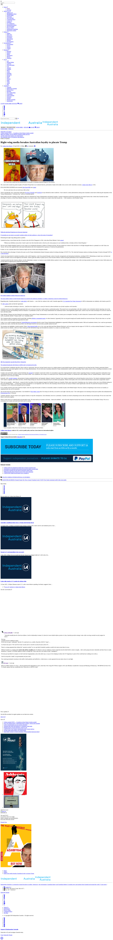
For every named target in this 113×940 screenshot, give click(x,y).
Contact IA (9, 21)
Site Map (6, 913)
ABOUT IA (7, 11)
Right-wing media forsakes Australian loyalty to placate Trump (19, 873)
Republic (9, 91)
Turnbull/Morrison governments (29, 322)
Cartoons (9, 63)
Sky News (25, 480)
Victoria (9, 98)
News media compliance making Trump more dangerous (13, 295)
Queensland (10, 94)
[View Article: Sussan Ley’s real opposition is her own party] (16, 549)
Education (9, 74)
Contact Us (8, 887)
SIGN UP (3, 717)
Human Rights (10, 62)
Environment (7, 43)
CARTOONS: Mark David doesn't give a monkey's (16, 473)
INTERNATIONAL (17, 477)
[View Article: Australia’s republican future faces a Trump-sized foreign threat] (16, 519)
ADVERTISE (10, 18)
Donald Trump (18, 480)
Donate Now (4, 822)
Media (8, 54)
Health (8, 76)
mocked (31, 373)
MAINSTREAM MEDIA (8, 480)
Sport (8, 77)
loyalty (38, 480)
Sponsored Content (11, 30)
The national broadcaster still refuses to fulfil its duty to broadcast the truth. (19, 365)
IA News (9, 10)
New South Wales (11, 92)
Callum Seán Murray (7, 146)
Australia (6, 85)
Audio (8, 83)
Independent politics (12, 25)
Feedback (9, 22)
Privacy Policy (10, 27)
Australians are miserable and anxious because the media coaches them (21, 469)
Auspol (29, 480)
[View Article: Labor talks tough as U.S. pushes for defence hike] (16, 578)
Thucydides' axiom (35, 391)
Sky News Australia (30, 192)
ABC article (5, 304)
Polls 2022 (9, 34)
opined (61, 240)
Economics (9, 37)
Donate (7, 892)
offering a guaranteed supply (39, 318)
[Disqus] (56, 649)
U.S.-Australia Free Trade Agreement (72, 301)
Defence (9, 40)
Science (9, 47)
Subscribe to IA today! (6, 131)
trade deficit (24, 301)
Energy (8, 45)
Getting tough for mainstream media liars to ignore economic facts (20, 467)
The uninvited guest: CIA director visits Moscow (12, 137)
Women (9, 79)
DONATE (9, 16)
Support (9, 929)
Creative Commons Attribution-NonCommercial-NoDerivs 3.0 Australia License (32, 434)
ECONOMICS (26, 477)
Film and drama (10, 65)
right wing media (62, 480)
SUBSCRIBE (10, 15)
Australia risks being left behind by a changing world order (18, 726)
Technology (10, 55)
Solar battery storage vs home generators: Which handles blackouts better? (22, 731)
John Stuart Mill (26, 187)
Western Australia (11, 99)
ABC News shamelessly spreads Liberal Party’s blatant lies (13, 361)
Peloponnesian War (5, 393)
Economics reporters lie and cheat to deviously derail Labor (18, 470)
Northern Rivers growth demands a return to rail (15, 727)
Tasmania (9, 96)
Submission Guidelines (12, 29)
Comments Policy (11, 19)
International (10, 38)
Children (9, 69)
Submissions (7, 908)
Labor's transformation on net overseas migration (15, 725)
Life (5, 59)
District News (10, 90)
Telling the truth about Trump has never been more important (14, 232)
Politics (6, 32)
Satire (8, 80)
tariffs (56, 480)
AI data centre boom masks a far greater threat (12, 135)
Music (8, 70)
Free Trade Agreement (49, 480)
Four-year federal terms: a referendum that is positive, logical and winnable (22, 723)
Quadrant (39, 192)
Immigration (10, 101)
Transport (9, 58)
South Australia (10, 95)
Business (6, 50)
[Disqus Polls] (56, 609)
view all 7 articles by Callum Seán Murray (15, 587)
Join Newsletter (10, 26)
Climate (9, 48)
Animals (9, 67)
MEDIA (10, 477)
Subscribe (19, 437)
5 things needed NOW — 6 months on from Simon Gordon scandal (17, 133)
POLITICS (5, 477)
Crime (8, 72)
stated (34, 187)
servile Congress (13, 378)
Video (8, 81)
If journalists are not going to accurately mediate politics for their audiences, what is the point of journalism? (27, 235)
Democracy (9, 36)
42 (27, 146)
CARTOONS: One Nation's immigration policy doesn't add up (19, 729)
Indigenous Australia (12, 88)
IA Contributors (10, 23)
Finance (9, 52)
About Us (6, 907)
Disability (9, 73)
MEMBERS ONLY (12, 14)
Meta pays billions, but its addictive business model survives (15, 134)
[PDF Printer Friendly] (34, 146)
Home (5, 7)
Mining (8, 56)
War (8, 84)
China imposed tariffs (32, 326)
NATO (42, 480)
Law (8, 66)
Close (2, 935)
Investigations (10, 41)
